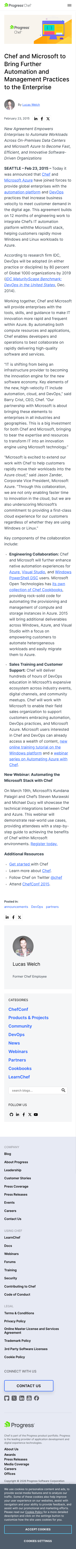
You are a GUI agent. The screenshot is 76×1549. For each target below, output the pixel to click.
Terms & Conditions (19, 1313)
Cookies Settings (38, 1541)
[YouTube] (30, 1399)
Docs (8, 1246)
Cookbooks (20, 1068)
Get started (20, 864)
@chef (56, 877)
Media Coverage (16, 1464)
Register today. (44, 844)
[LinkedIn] (22, 1399)
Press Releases (15, 1194)
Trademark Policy (17, 1341)
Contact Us (12, 1219)
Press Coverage (16, 1186)
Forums (10, 1262)
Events (9, 1202)
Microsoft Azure (18, 180)
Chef (46, 174)
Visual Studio (33, 572)
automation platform (22, 192)
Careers (10, 1211)
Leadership (12, 1170)
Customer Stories (17, 1178)
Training (10, 1270)
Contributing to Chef (20, 1286)
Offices (9, 1474)
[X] (15, 1399)
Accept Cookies (38, 1529)
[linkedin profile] (17, 1114)
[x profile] (30, 1114)
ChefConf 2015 (35, 884)
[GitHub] (7, 1399)
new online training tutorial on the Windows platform (38, 747)
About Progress (16, 1162)
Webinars (18, 1051)
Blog (7, 1154)
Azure (14, 572)
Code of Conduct (17, 1294)
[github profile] (11, 1114)
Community (20, 1026)
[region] (38, 1516)
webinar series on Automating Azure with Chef (38, 759)
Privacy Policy (15, 1321)
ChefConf (18, 1009)
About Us (11, 1449)
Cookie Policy (14, 1357)
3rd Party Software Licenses (26, 1349)
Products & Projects (28, 1017)
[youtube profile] (36, 1114)
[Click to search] (63, 1090)
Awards (10, 1455)
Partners (17, 1060)
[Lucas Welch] (38, 945)
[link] (36, 118)
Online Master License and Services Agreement (31, 1331)
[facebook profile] (23, 1114)
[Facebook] (36, 1399)
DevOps (56, 192)
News (14, 1043)
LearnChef (19, 1076)
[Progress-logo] (19, 1425)
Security (10, 1278)
